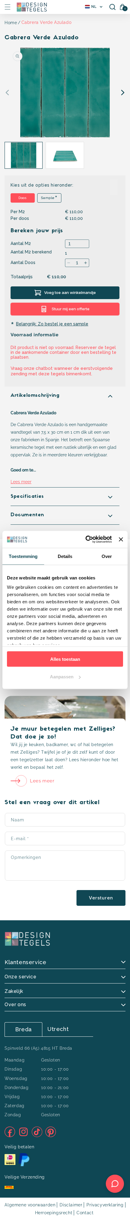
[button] (7, 7)
